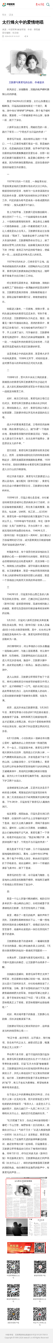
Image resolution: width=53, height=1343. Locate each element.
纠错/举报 (9, 1334)
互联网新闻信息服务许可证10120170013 (31, 1334)
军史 (4, 14)
